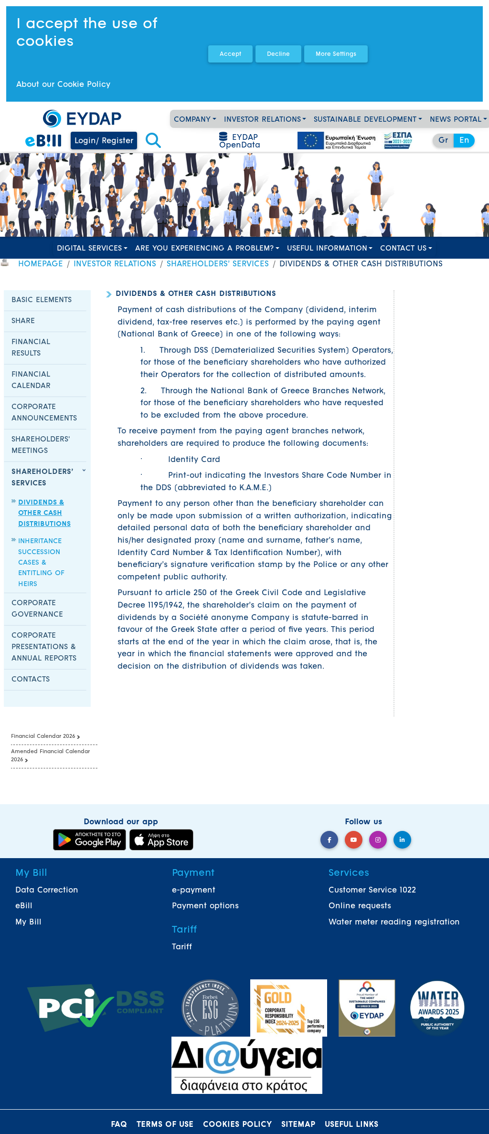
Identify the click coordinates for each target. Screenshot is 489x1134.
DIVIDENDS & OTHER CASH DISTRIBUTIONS (44, 513)
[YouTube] (353, 840)
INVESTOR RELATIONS (262, 120)
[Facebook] (329, 840)
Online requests (360, 906)
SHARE (23, 321)
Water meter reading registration (394, 922)
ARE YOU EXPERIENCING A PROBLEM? (204, 248)
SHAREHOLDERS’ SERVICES (218, 264)
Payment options (205, 906)
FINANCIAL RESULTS (30, 348)
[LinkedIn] (402, 840)
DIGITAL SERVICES (89, 248)
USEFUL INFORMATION (327, 248)
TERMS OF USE (165, 1125)
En (464, 141)
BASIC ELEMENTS (41, 300)
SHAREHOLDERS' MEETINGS (40, 445)
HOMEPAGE (40, 264)
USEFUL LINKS (351, 1125)
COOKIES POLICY (237, 1125)
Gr (443, 141)
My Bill (28, 922)
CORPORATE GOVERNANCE (37, 609)
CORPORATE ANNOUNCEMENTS (44, 413)
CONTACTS (30, 679)
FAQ (119, 1125)
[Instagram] (378, 840)
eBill (23, 906)
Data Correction (46, 890)
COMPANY (192, 120)
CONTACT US (403, 248)
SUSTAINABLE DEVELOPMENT (365, 120)
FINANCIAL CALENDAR (31, 380)
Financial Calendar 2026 (43, 736)
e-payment (193, 890)
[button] (153, 141)
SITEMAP (298, 1125)
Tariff (182, 947)
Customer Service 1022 (372, 890)
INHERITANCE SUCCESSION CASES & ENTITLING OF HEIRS (41, 563)
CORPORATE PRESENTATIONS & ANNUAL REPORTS (43, 647)
